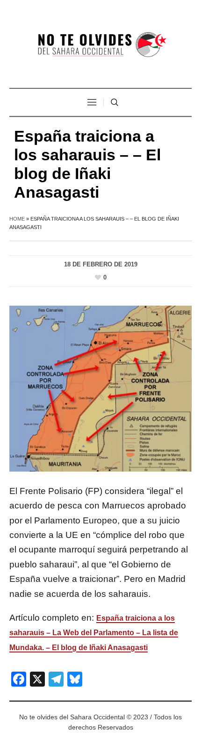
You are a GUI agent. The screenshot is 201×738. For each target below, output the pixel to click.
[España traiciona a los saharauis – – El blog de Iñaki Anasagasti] (100, 388)
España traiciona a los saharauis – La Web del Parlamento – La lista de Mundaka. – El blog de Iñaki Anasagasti (93, 633)
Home (17, 219)
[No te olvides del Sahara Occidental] (100, 45)
